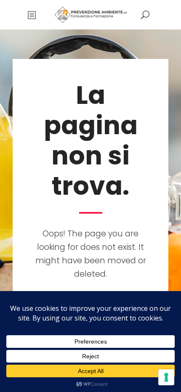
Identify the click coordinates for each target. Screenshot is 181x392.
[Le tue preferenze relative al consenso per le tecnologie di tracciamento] (166, 377)
